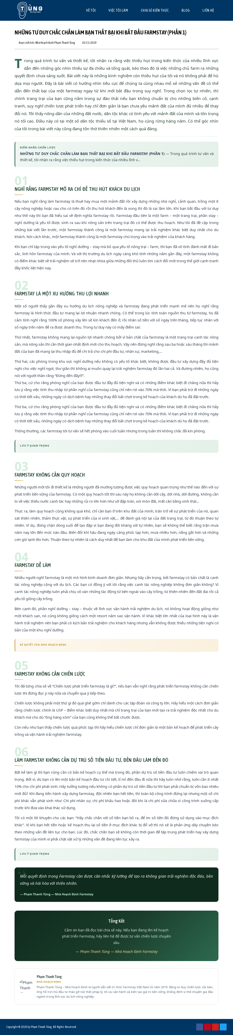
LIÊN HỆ (208, 10)
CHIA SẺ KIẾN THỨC (155, 10)
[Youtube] (215, 1027)
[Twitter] (223, 1027)
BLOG (185, 10)
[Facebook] (199, 1027)
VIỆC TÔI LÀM (118, 10)
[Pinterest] (207, 1027)
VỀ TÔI (91, 10)
